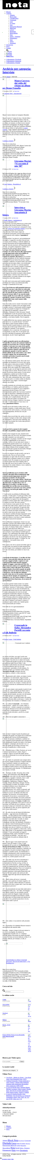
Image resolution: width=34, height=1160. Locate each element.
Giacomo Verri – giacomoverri (12, 93)
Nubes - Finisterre (25, 1148)
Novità (17, 1148)
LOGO (18, 1145)
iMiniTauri (28, 1143)
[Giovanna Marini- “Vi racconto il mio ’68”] (6, 162)
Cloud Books (21, 1140)
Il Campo (22, 1143)
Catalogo (8, 1128)
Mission (8, 1126)
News (8, 1129)
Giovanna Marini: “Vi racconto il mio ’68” (22, 163)
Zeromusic (24, 1150)
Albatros (5, 1140)
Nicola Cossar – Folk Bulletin (12, 639)
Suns (14, 1150)
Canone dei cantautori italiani (16, 228)
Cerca (21, 1061)
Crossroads (27, 1140)
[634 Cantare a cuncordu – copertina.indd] (16, 9)
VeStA (18, 1150)
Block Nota (13, 1140)
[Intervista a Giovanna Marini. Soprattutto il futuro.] (6, 208)
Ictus (18, 1143)
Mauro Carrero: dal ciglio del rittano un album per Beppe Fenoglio (16, 84)
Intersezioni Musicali (9, 1145)
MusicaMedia (6, 1148)
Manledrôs (23, 1145)
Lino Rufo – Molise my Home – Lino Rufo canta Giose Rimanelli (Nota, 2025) (18, 1078)
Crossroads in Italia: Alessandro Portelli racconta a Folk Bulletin (17, 629)
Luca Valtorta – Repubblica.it (12, 184)
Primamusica (7, 1150)
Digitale (7, 1143)
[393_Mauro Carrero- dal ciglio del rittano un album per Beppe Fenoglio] (6, 82)
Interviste (16, 91)
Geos (13, 1143)
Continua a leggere (8, 141)
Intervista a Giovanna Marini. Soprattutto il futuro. (17, 211)
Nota (13, 1147)
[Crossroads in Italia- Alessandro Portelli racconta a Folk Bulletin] (6, 626)
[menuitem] (18, 12)
